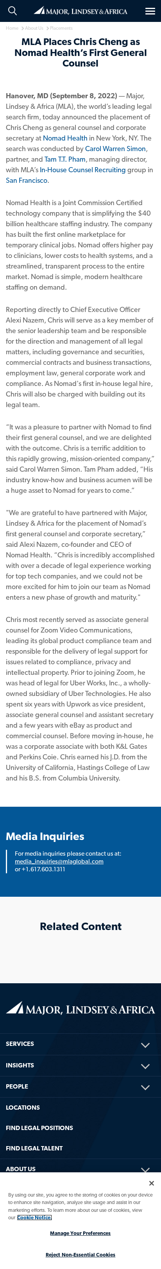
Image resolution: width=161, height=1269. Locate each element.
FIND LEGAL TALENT (34, 1148)
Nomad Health (65, 138)
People (17, 1086)
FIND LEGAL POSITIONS (39, 1128)
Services (20, 1043)
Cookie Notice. (34, 1217)
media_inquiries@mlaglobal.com (59, 861)
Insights (20, 1065)
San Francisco (26, 180)
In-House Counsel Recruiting (83, 170)
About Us (21, 1169)
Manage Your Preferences (80, 1233)
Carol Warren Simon (115, 148)
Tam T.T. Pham (65, 159)
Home (80, 10)
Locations (23, 1107)
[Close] (151, 1183)
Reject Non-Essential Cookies (81, 1255)
